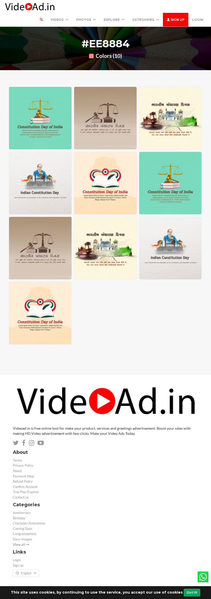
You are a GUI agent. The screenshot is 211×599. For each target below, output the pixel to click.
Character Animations (29, 523)
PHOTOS (84, 20)
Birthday (19, 518)
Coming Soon (22, 529)
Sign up (177, 20)
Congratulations (25, 534)
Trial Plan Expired (26, 492)
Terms (17, 460)
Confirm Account (25, 487)
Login (197, 20)
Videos (57, 20)
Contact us (21, 497)
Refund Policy (23, 481)
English (26, 573)
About (17, 471)
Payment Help (23, 476)
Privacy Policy (23, 465)
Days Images (22, 539)
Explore (112, 20)
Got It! (192, 592)
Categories (143, 20)
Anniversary (22, 513)
